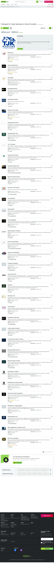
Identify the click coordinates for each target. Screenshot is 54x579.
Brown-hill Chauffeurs (13, 241)
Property (2, 522)
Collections (13, 541)
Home (2, 6)
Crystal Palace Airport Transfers (15, 339)
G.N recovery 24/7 (12, 274)
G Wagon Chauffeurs (13, 263)
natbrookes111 (11, 209)
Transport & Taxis (14, 32)
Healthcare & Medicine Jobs (25, 518)
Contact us (3, 533)
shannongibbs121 (12, 220)
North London (35, 469)
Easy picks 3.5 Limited (13, 155)
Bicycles (2, 517)
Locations (32, 532)
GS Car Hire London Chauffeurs (15, 393)
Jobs (22, 514)
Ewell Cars (10, 285)
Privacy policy (23, 534)
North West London (43, 469)
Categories (3, 4)
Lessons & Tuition (34, 516)
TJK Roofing (20, 36)
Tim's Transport (11, 144)
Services (8, 4)
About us (12, 534)
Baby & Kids (3, 516)
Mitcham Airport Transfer (14, 360)
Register (2, 550)
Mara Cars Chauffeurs (13, 438)
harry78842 (10, 77)
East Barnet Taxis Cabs (13, 317)
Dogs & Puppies (14, 525)
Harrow (45, 473)
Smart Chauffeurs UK (13, 65)
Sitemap (22, 532)
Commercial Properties (5, 526)
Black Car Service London (14, 176)
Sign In (49, 4)
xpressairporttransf (12, 88)
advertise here (49, 6)
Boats (12, 516)
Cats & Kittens (13, 524)
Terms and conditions (5, 534)
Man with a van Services (13, 187)
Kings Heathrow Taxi (13, 133)
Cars (12, 517)
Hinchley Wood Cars (13, 416)
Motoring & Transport (10, 6)
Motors (12, 514)
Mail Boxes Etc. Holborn (13, 371)
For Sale (2, 514)
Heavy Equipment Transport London (16, 427)
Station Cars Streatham (13, 252)
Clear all (21, 32)
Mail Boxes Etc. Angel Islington (15, 405)
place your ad (48, 1)
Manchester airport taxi (13, 166)
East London (28, 469)
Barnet (19, 473)
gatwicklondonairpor (13, 99)
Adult (32, 522)
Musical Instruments (4, 520)
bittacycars (10, 52)
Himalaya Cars (11, 295)
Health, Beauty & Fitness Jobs (25, 519)
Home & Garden (34, 517)
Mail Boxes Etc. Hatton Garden (15, 382)
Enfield (34, 473)
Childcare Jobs (23, 516)
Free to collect (3, 541)
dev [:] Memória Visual (40, 559)
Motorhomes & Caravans (15, 518)
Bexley (24, 473)
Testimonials (13, 532)
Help (21, 533)
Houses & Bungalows (4, 524)
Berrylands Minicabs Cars (14, 350)
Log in (2, 549)
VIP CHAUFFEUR (11, 198)
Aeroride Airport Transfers (14, 230)
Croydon (29, 473)
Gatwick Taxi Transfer (13, 110)
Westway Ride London (13, 122)
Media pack (13, 533)
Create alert (18, 462)
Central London (21, 469)
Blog (12, 4)
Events (22, 522)
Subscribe (47, 548)
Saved (16, 4)
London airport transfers (14, 328)
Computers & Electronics (5, 518)
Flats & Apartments (4, 525)
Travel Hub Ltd (11, 306)
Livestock (12, 526)
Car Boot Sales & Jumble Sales (25, 524)
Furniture (2, 519)
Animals (12, 522)
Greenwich (40, 473)
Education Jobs (23, 517)
